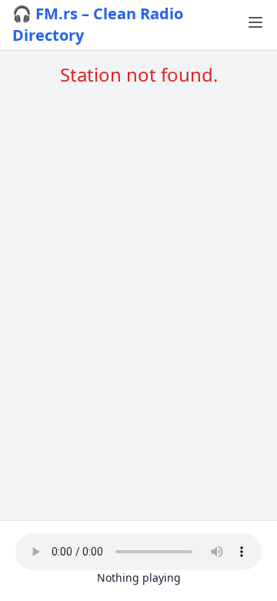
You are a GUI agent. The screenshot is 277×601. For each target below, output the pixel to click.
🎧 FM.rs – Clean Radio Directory (97, 24)
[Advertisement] (138, 262)
